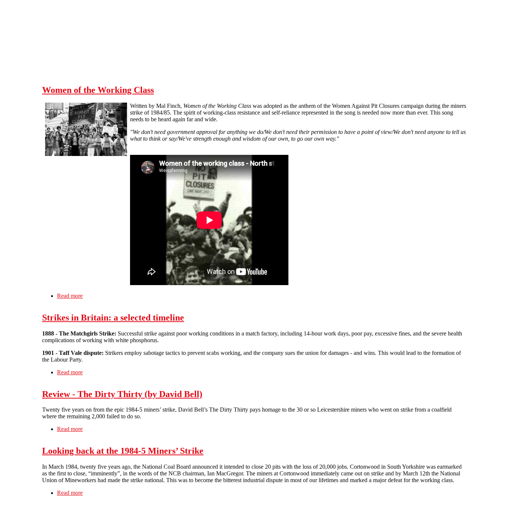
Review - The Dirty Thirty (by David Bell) (122, 394)
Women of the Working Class (98, 90)
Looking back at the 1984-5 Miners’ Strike (122, 451)
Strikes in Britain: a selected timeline (113, 317)
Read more (70, 296)
